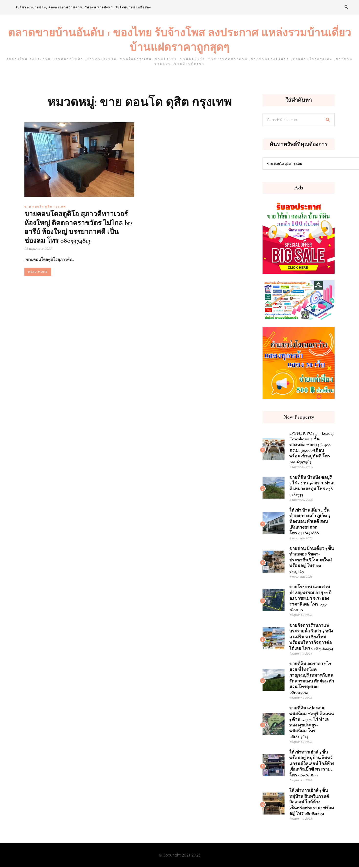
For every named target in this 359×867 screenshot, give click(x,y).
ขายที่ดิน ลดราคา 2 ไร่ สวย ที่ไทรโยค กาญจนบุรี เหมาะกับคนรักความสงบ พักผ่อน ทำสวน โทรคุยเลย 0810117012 (311, 678)
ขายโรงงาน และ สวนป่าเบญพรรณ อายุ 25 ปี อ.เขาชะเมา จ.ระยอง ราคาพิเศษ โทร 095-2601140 (310, 598)
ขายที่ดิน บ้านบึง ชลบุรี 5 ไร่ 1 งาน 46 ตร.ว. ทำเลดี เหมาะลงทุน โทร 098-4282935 (312, 486)
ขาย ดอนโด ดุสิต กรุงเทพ (45, 206)
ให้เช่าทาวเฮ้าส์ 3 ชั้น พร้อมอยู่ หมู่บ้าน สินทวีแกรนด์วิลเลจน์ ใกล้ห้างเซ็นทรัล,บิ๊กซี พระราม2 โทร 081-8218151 (311, 763)
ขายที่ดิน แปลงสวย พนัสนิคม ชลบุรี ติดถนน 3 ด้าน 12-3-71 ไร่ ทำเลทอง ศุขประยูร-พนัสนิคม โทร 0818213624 (311, 722)
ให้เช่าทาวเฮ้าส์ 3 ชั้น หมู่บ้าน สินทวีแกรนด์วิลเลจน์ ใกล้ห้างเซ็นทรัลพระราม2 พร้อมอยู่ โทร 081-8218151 (311, 802)
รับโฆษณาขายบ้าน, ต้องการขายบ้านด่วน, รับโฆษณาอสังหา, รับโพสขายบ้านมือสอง (83, 7)
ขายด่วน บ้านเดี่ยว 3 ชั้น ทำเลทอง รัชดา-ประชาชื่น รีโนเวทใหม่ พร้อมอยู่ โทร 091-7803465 (311, 560)
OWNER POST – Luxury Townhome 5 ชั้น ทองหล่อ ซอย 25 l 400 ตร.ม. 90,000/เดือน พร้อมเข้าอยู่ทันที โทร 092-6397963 (311, 447)
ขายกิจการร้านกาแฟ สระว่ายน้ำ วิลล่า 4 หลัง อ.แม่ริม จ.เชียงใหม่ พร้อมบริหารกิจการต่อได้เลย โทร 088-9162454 (311, 637)
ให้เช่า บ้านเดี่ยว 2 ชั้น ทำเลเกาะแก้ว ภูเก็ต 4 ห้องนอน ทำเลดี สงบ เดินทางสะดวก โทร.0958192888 (309, 521)
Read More (38, 271)
